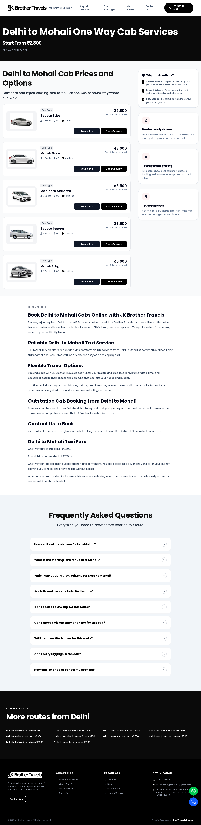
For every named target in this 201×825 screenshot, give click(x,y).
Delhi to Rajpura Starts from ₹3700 (168, 736)
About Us (110, 780)
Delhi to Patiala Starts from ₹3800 (24, 742)
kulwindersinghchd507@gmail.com (173, 785)
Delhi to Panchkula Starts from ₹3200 (74, 736)
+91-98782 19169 (178, 8)
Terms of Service (113, 793)
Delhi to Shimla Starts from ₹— (23, 730)
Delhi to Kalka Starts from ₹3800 (24, 736)
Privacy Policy (112, 788)
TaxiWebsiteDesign (183, 820)
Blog (108, 784)
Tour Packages (110, 8)
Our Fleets (130, 8)
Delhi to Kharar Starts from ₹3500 (167, 730)
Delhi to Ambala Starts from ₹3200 (73, 730)
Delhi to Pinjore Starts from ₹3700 (120, 736)
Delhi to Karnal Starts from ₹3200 (72, 742)
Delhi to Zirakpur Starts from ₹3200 (121, 730)
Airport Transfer (85, 8)
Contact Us (150, 8)
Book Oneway (114, 131)
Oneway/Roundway (60, 7)
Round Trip (87, 131)
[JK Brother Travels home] (27, 8)
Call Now (18, 799)
